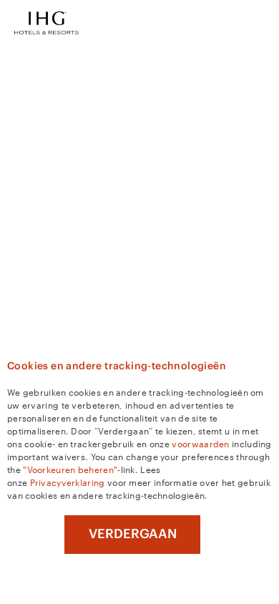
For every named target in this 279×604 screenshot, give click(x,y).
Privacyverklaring (67, 481)
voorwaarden (200, 443)
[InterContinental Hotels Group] (46, 21)
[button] (257, 23)
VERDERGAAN (133, 533)
